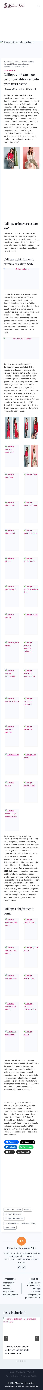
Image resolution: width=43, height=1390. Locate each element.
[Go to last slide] (6, 1338)
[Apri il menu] (38, 5)
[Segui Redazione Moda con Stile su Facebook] (19, 1267)
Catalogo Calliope (11, 1223)
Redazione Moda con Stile (14, 89)
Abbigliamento (27, 61)
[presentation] (21, 1329)
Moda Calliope (10, 1227)
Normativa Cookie (29, 1376)
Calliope (27, 1209)
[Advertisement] (21, 26)
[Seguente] (37, 1338)
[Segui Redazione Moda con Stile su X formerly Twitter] (24, 1267)
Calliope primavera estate (14, 1218)
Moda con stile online (12, 61)
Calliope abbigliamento (13, 1214)
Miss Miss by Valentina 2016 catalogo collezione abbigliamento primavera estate (32, 1288)
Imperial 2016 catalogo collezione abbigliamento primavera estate (10, 1287)
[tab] (17, 1361)
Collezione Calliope (28, 1223)
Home (11, 1372)
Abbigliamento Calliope (13, 1209)
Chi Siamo (20, 1372)
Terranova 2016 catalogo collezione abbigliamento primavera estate (17, 1349)
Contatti (30, 1372)
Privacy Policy (12, 1376)
